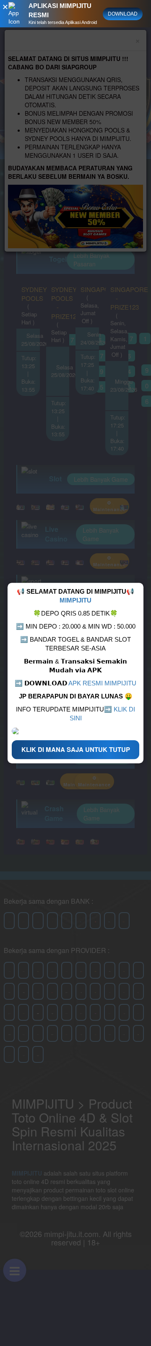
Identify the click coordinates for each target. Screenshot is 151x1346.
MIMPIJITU (75, 600)
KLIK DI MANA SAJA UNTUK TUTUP (75, 749)
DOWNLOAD (123, 14)
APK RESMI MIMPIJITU (102, 683)
